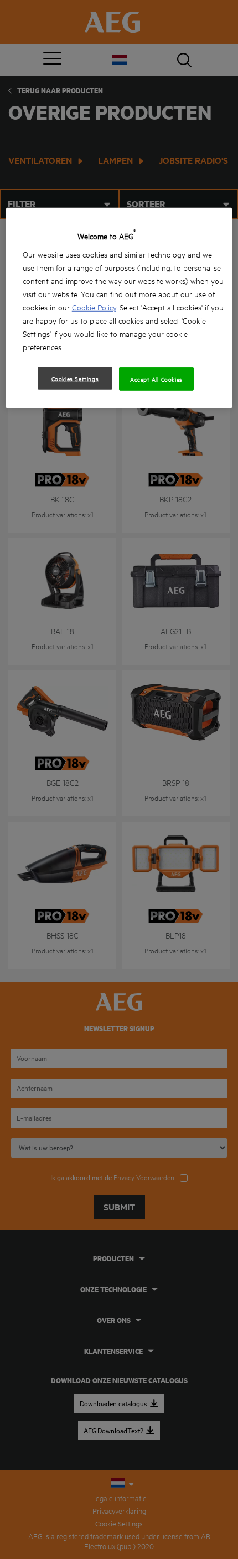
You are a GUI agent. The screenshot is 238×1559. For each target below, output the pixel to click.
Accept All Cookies (156, 378)
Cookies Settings (75, 378)
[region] (119, 308)
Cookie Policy (94, 307)
